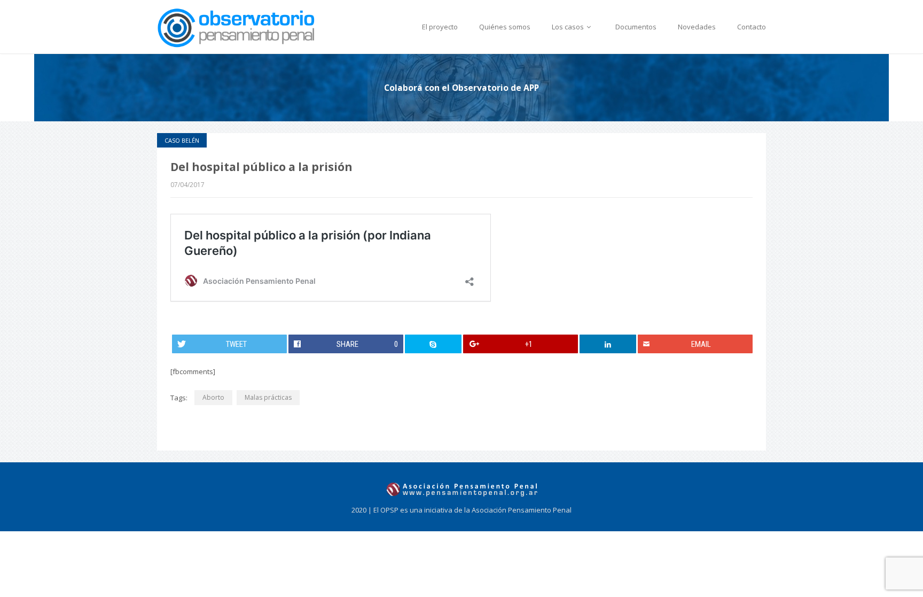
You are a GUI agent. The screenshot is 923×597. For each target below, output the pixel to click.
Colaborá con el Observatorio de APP (461, 88)
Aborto (213, 397)
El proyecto (440, 27)
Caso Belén (182, 140)
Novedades (697, 27)
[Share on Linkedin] (608, 344)
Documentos (635, 27)
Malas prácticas (268, 397)
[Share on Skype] (433, 344)
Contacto (751, 27)
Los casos (568, 27)
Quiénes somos (504, 27)
